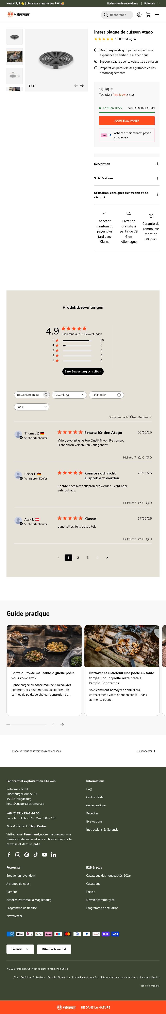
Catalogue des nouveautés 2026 (108, 875)
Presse (90, 892)
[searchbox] (28, 395)
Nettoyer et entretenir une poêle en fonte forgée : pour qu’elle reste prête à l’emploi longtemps (121, 678)
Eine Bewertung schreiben (83, 371)
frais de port (120, 94)
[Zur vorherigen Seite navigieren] (59, 557)
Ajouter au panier (127, 120)
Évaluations (94, 821)
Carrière (11, 892)
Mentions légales (150, 977)
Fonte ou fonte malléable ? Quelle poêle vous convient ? (43, 675)
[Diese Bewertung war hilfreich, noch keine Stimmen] (139, 457)
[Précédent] (53, 724)
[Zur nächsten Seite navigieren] (107, 557)
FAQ (89, 789)
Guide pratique (96, 805)
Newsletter (14, 916)
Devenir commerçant (100, 900)
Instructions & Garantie (102, 829)
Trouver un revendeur (20, 875)
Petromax (21, 968)
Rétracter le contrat (54, 949)
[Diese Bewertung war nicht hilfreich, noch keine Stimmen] (147, 457)
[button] (148, 14)
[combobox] (117, 15)
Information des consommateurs (119, 977)
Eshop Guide (61, 968)
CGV (16, 977)
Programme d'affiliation (102, 908)
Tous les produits (150, 985)
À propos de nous (18, 883)
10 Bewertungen (125, 39)
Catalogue (93, 883)
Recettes (92, 813)
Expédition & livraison (33, 977)
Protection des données (85, 977)
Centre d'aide (94, 797)
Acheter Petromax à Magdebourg (28, 900)
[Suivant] (62, 724)
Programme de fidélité (21, 908)
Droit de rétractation (59, 977)
